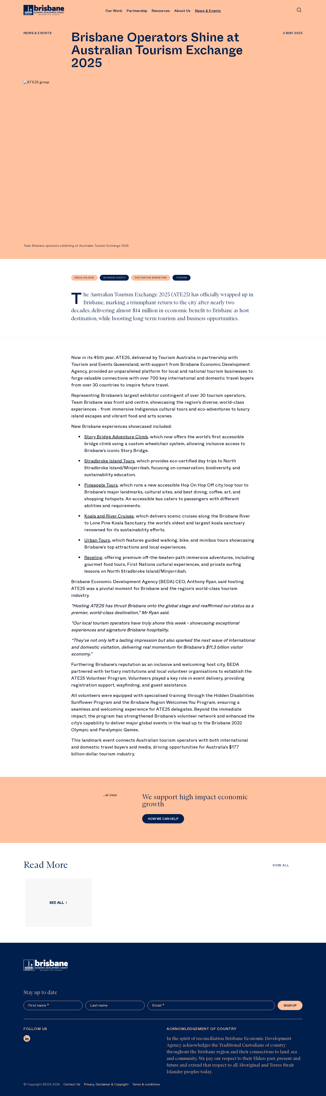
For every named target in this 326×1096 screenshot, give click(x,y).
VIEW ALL (281, 865)
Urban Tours (97, 540)
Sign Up (290, 1005)
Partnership (137, 10)
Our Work (113, 10)
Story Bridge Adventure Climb (116, 437)
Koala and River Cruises (109, 516)
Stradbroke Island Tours (109, 461)
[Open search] (298, 10)
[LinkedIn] (27, 1038)
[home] (44, 10)
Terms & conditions (146, 1084)
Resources (161, 10)
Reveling (93, 557)
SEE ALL (56, 902)
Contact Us (71, 1084)
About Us (182, 10)
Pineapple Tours (101, 485)
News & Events (208, 10)
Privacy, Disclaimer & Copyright (106, 1084)
